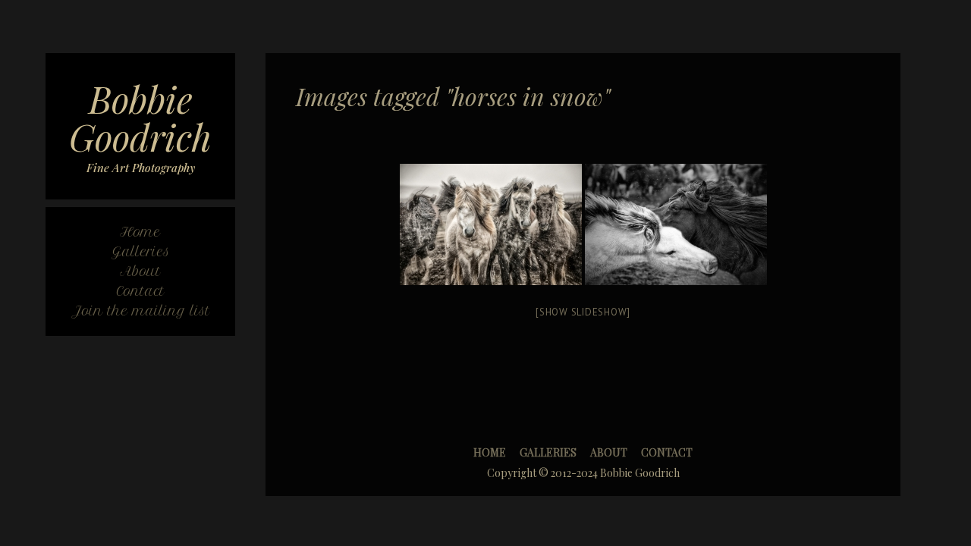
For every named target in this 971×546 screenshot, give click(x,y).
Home (489, 452)
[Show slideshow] (583, 312)
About (608, 452)
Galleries (548, 452)
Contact (667, 452)
